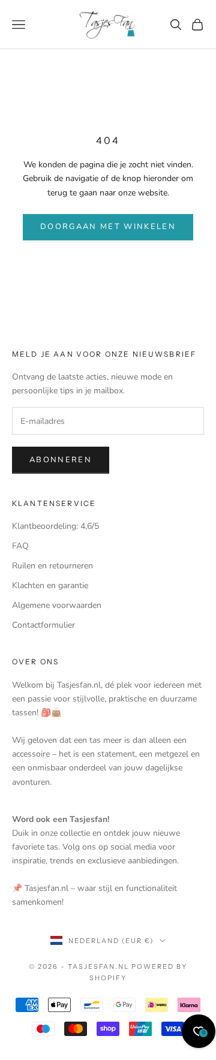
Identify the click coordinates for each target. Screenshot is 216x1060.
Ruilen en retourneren (52, 565)
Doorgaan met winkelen (108, 226)
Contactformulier (43, 625)
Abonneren (60, 459)
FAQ (20, 546)
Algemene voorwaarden (56, 605)
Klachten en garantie (50, 585)
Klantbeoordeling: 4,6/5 (55, 526)
